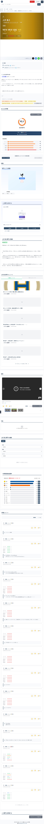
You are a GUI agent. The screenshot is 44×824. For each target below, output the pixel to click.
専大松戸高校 (6, 65)
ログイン (32, 1)
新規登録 (37, 1)
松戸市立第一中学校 (32, 101)
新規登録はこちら (22, 219)
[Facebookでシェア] (36, 58)
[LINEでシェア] (39, 58)
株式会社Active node (23, 823)
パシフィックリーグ (10, 10)
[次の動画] (40, 389)
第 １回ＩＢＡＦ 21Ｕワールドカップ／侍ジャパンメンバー (22, 103)
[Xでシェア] (33, 58)
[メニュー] (42, 2)
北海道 (15, 10)
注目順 (22, 228)
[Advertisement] (22, 48)
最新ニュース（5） (12, 277)
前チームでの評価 (6, 157)
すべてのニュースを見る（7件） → (22, 363)
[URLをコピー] (41, 58)
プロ (4, 9)
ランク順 (34, 228)
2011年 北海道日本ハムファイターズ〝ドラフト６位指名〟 (12, 101)
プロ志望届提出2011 (37, 103)
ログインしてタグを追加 (8, 99)
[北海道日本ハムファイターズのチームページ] (15, 67)
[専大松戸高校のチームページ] (10, 65)
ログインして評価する (37, 114)
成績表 (3, 441)
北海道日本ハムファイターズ (22, 10)
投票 (39, 481)
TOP (2, 9)
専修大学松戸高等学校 (6, 103)
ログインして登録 (38, 406)
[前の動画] (4, 389)
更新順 (10, 228)
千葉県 (26, 101)
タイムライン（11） (33, 277)
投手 (7, 9)
